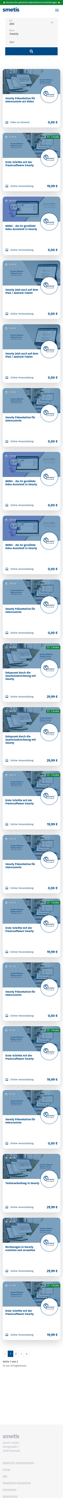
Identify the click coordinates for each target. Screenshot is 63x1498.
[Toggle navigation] (57, 10)
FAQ (5, 1476)
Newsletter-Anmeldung (17, 1482)
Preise (6, 1469)
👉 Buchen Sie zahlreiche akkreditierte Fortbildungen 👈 (31, 2)
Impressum (9, 1489)
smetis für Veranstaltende (18, 1462)
